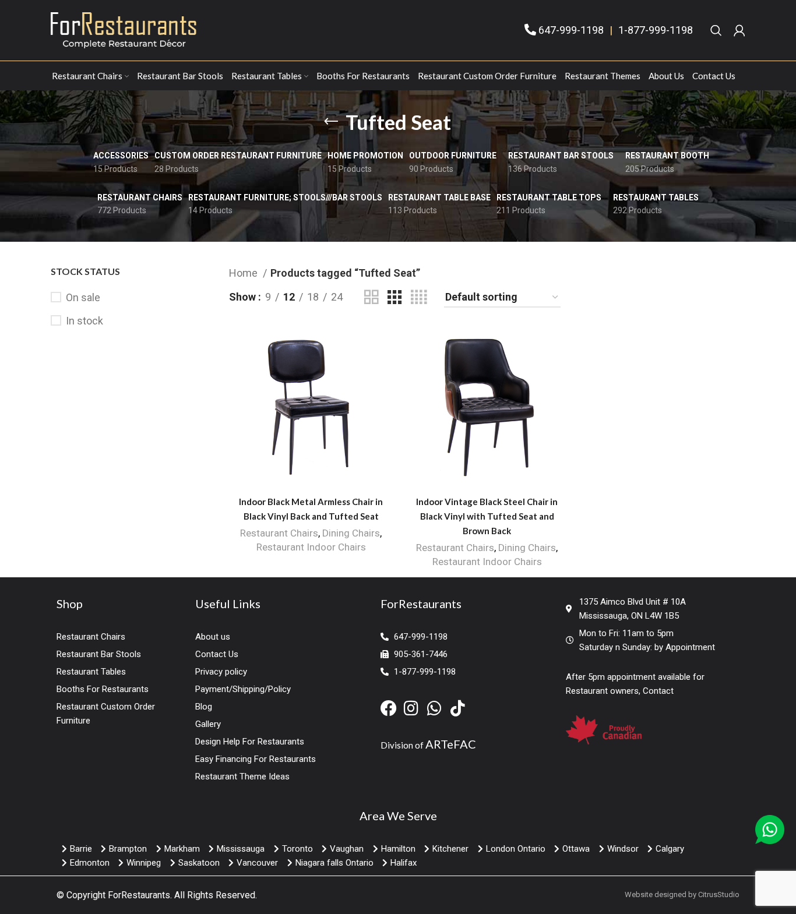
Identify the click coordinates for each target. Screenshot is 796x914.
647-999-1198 (571, 30)
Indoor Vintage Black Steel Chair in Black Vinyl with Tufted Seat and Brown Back (487, 516)
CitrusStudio (718, 894)
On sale (83, 297)
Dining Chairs (351, 533)
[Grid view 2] (371, 297)
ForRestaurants (139, 895)
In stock (84, 321)
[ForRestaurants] (123, 29)
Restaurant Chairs (279, 533)
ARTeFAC (450, 744)
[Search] (716, 30)
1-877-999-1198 (655, 30)
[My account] (739, 30)
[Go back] (331, 121)
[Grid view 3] (394, 297)
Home (244, 273)
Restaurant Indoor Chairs (311, 547)
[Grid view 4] (419, 297)
